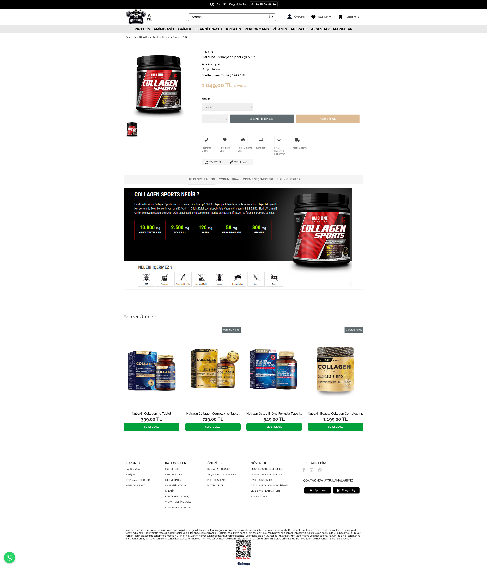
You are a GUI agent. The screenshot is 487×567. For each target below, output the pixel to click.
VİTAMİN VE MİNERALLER (179, 502)
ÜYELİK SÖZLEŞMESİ (262, 480)
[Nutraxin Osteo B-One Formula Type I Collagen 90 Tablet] (274, 368)
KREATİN (169, 491)
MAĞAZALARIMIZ (135, 485)
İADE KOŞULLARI (216, 480)
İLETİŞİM (130, 474)
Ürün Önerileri (289, 179)
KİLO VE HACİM (173, 480)
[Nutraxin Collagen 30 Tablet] (151, 368)
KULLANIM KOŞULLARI (219, 469)
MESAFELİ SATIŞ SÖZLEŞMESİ (266, 469)
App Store (320, 490)
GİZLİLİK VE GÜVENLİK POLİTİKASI (269, 485)
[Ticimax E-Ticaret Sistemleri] (243, 564)
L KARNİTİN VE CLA (175, 485)
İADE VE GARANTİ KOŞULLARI (266, 474)
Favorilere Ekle (147, 368)
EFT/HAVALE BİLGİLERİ (138, 480)
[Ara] (271, 17)
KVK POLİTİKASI (259, 496)
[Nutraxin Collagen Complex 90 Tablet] (213, 368)
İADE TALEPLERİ (215, 485)
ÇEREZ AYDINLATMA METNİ (265, 491)
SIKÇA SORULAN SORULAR (221, 474)
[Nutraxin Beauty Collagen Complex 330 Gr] (336, 368)
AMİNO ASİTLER (173, 474)
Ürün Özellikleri (201, 179)
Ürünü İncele (161, 368)
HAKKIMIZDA (133, 469)
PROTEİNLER (172, 469)
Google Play (349, 490)
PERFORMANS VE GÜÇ (177, 496)
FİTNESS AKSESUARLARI (178, 507)
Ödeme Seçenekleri (258, 179)
